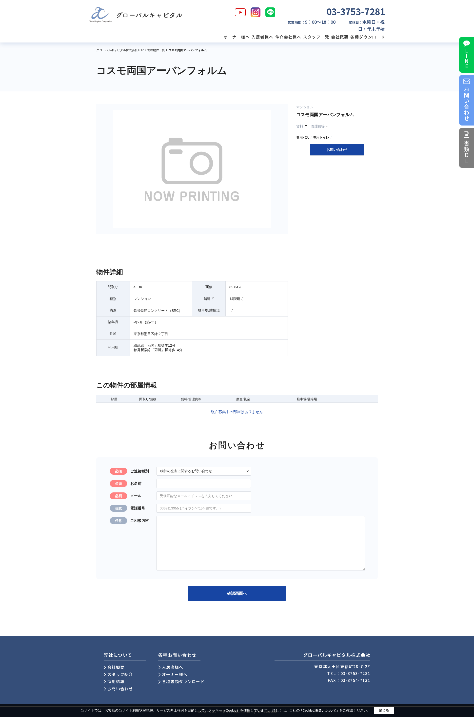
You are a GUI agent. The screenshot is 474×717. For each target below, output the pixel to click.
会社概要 (339, 37)
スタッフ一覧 (316, 37)
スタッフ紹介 (120, 674)
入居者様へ (262, 37)
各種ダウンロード (367, 37)
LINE (467, 58)
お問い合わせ (467, 104)
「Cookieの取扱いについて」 (319, 710)
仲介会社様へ (288, 37)
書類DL (467, 152)
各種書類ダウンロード (183, 681)
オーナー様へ (237, 37)
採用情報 (115, 681)
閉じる (384, 710)
